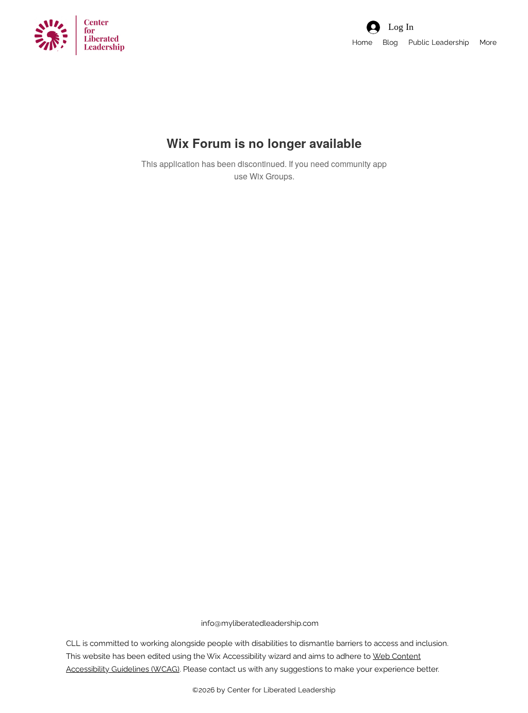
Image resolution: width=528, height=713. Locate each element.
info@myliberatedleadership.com (260, 623)
